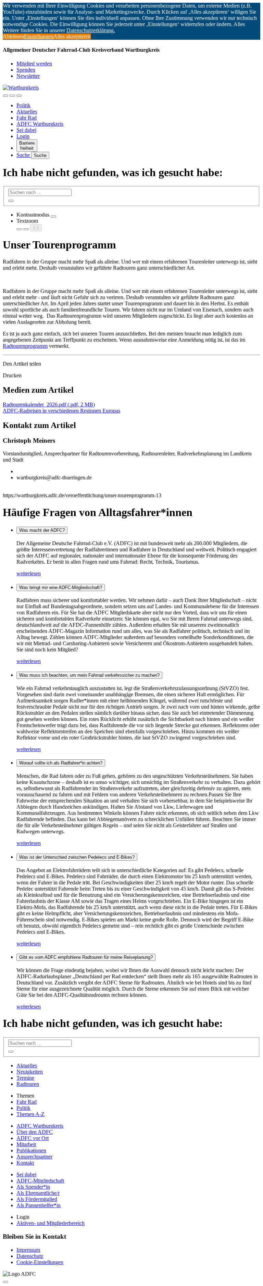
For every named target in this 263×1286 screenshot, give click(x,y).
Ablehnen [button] (13, 36)
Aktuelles (26, 111)
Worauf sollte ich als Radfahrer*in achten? (60, 763)
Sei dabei (26, 130)
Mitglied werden (34, 63)
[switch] (53, 217)
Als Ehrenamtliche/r (38, 1193)
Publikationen (31, 1150)
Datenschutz (29, 1256)
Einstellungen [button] (38, 36)
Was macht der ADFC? (42, 530)
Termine (25, 1078)
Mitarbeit (26, 1144)
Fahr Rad (26, 118)
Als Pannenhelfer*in (38, 1205)
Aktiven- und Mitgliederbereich (50, 1223)
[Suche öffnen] (12, 96)
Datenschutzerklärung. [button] (90, 30)
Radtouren (27, 1084)
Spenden (25, 70)
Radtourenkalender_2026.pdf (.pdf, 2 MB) (49, 404)
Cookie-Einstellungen (39, 1262)
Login (22, 136)
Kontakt (25, 1163)
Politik (23, 105)
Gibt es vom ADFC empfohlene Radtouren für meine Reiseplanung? (86, 957)
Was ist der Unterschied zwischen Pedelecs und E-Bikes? (77, 857)
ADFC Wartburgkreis (39, 124)
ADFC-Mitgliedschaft (40, 1181)
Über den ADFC (34, 1132)
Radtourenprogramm (25, 346)
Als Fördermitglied (36, 1199)
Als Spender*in (33, 1187)
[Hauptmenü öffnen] (19, 96)
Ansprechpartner (34, 1157)
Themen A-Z (30, 1114)
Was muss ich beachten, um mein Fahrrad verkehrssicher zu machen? (89, 675)
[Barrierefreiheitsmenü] (5, 96)
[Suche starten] (11, 201)
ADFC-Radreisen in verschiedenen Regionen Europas (61, 411)
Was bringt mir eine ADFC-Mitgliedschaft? (60, 587)
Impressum (28, 1250)
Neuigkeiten (29, 1072)
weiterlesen (28, 573)
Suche (23, 155)
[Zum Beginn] (5, 1282)
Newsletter (28, 76)
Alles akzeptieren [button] (72, 36)
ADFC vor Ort (32, 1138)
